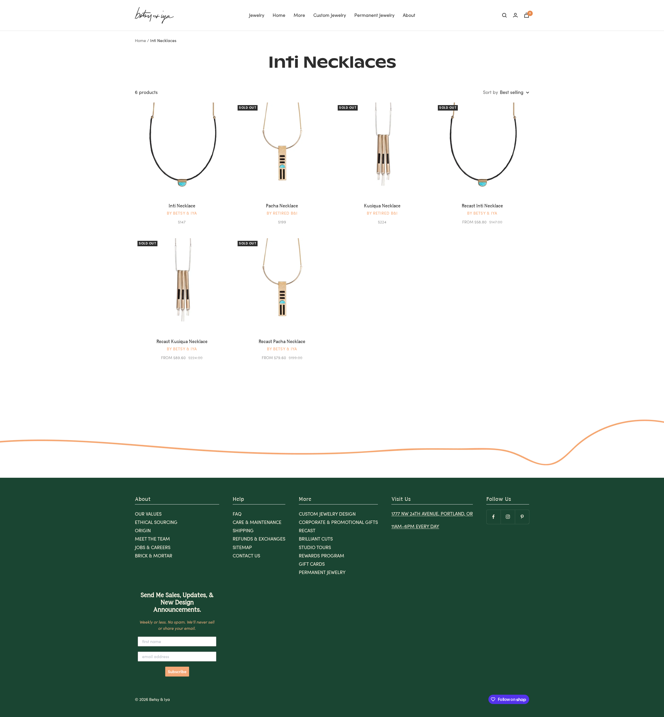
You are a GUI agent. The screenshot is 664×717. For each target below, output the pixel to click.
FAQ (237, 514)
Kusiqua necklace (382, 206)
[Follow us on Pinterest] (522, 517)
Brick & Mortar (153, 555)
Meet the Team (152, 539)
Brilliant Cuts (316, 539)
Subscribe (177, 671)
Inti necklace (182, 206)
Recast (307, 530)
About (409, 15)
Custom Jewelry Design (327, 514)
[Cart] (526, 15)
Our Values (148, 514)
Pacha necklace (282, 206)
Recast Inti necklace (482, 206)
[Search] (504, 15)
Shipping (243, 530)
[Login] (515, 15)
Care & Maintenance (257, 522)
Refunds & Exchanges (259, 539)
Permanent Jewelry (374, 15)
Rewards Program (321, 555)
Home (279, 15)
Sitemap (242, 547)
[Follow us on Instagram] (508, 517)
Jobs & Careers (152, 547)
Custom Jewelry (329, 15)
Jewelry (256, 15)
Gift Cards (312, 564)
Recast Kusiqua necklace (182, 342)
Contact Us (246, 555)
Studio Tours (315, 547)
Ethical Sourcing (156, 522)
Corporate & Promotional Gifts (338, 522)
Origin (143, 530)
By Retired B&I (282, 213)
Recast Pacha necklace (282, 342)
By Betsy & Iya (182, 213)
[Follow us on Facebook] (493, 517)
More (299, 15)
